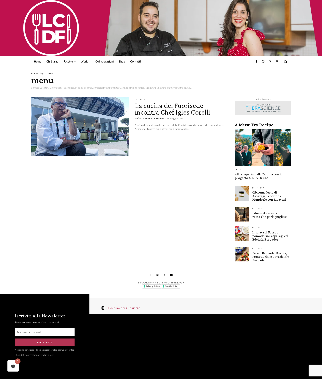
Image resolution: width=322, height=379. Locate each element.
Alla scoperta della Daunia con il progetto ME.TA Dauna (258, 176)
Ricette (257, 208)
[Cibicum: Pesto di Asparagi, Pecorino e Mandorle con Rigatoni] (242, 193)
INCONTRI (141, 99)
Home (34, 73)
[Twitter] (270, 61)
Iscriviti (45, 342)
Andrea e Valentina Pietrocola (149, 118)
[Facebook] (256, 61)
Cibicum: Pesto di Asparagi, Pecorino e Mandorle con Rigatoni (269, 195)
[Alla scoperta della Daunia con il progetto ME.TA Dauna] (263, 147)
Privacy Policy (153, 286)
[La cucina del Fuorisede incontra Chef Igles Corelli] (80, 126)
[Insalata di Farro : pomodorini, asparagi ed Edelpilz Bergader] (242, 233)
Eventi (239, 170)
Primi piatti (260, 188)
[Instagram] (263, 61)
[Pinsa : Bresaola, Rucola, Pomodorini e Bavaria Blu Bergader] (242, 254)
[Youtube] (277, 61)
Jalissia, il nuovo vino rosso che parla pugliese (269, 215)
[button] (285, 61)
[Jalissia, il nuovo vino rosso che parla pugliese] (242, 214)
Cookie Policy (172, 286)
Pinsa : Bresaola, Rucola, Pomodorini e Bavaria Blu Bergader (270, 256)
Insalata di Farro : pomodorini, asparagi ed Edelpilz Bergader (270, 235)
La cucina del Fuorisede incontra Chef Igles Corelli (172, 108)
